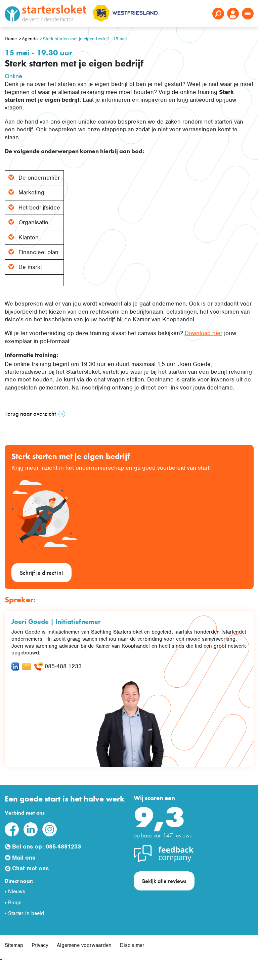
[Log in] (233, 13)
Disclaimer (132, 945)
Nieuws (16, 891)
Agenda (30, 39)
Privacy (40, 945)
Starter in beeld (26, 913)
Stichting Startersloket (116, 632)
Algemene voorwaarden (84, 945)
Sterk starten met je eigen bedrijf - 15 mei (85, 39)
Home (11, 39)
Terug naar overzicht (30, 413)
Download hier (203, 333)
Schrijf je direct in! (41, 573)
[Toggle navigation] (248, 13)
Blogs (15, 902)
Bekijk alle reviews (164, 881)
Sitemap (14, 945)
